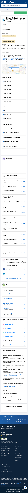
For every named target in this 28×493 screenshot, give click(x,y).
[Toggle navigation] (25, 2)
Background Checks (5, 450)
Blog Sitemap (3, 474)
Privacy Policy (3, 484)
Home (5, 489)
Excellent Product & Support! (7, 434)
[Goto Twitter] (4, 433)
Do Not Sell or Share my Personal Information (19, 461)
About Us (9, 489)
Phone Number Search (5, 466)
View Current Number (9, 35)
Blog (16, 448)
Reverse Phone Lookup (5, 453)
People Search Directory (5, 448)
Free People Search (4, 467)
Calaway (10, 9)
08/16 (16, 442)
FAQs (16, 450)
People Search (3, 9)
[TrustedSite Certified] (4, 439)
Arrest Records (4, 469)
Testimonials (17, 458)
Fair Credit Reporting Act (19, 482)
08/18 (10, 442)
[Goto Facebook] (2, 433)
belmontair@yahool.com (10, 374)
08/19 (7, 442)
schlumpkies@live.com (20, 374)
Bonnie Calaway (12, 386)
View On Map (14, 68)
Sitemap (2, 473)
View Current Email (9, 41)
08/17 (13, 442)
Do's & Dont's (17, 453)
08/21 (2, 442)
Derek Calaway (18, 385)
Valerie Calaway (5, 58)
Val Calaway (11, 58)
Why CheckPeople (18, 457)
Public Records (4, 455)
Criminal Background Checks (6, 471)
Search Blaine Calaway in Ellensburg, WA (11, 5)
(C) (7, 9)
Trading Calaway (17, 58)
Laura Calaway (11, 59)
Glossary (16, 452)
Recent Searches (6, 441)
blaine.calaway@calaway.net (11, 375)
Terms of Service (20, 483)
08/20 (5, 442)
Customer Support (18, 455)
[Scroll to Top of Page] (25, 487)
